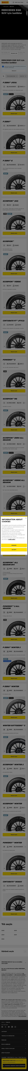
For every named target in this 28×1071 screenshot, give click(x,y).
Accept (14, 549)
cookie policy (11, 539)
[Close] (26, 518)
